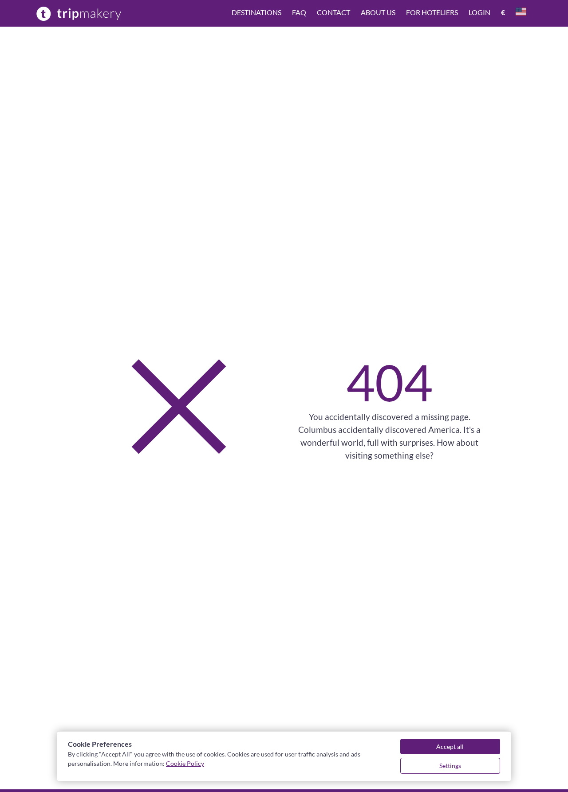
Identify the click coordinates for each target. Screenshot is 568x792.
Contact (333, 12)
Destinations (256, 12)
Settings (450, 765)
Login (479, 12)
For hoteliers (432, 12)
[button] (379, 13)
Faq (299, 12)
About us (378, 12)
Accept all (450, 746)
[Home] (79, 13)
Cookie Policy (185, 763)
